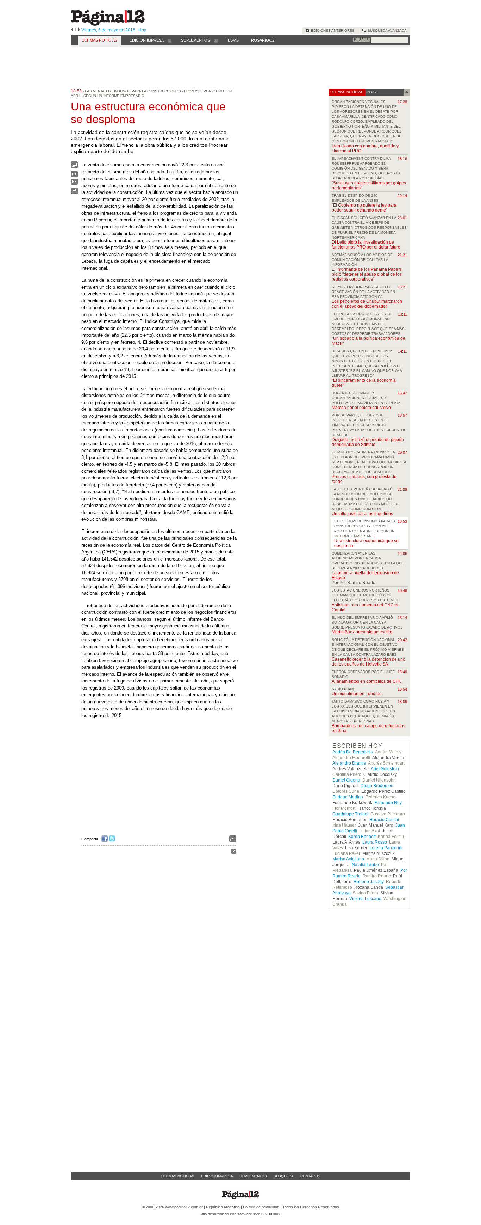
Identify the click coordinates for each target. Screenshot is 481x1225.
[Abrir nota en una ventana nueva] (74, 166)
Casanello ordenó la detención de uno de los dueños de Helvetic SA (368, 662)
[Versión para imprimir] (74, 192)
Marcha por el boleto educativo (361, 407)
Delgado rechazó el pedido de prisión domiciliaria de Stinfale (368, 442)
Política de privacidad (261, 1207)
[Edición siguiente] (79, 29)
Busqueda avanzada (386, 30)
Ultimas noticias (177, 1176)
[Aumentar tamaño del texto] (74, 175)
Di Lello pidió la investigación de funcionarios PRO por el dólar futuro (366, 245)
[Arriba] (233, 852)
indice (371, 92)
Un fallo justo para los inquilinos (362, 513)
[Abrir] (170, 40)
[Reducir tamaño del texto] (74, 183)
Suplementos (253, 1176)
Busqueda (284, 1176)
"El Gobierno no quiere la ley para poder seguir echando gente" (364, 208)
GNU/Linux (270, 1214)
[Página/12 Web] (108, 24)
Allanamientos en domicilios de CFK (366, 681)
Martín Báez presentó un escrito (362, 632)
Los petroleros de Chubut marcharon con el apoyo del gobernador (367, 304)
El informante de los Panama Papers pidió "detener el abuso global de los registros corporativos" (367, 274)
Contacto (310, 1176)
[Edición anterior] (72, 29)
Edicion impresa (217, 1176)
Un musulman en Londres (356, 693)
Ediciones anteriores (332, 30)
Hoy (142, 29)
